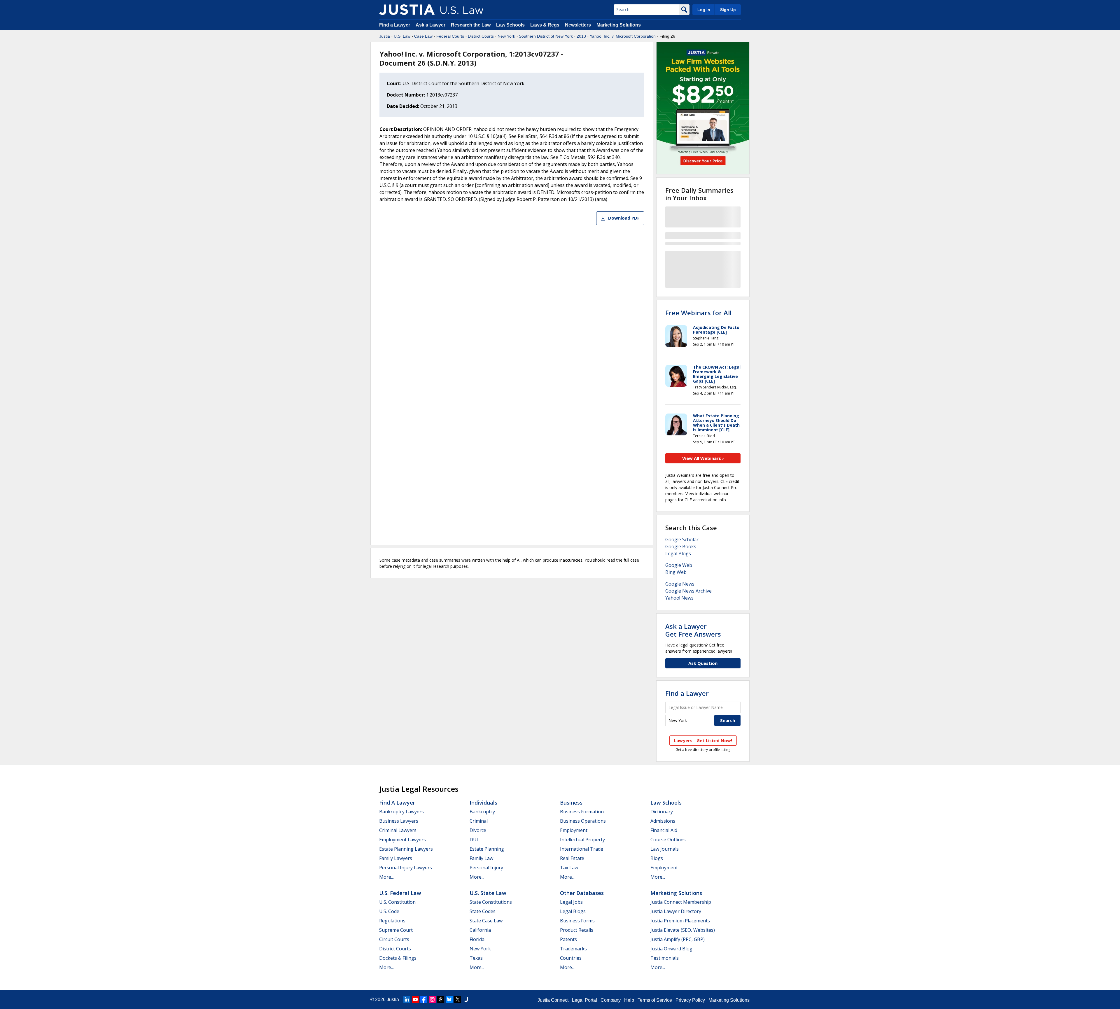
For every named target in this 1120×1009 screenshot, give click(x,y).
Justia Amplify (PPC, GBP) (677, 939)
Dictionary (661, 811)
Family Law (481, 858)
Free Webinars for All (698, 312)
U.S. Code (389, 911)
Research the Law (471, 24)
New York (506, 36)
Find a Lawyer (394, 24)
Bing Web (676, 572)
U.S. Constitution (397, 902)
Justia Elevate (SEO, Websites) (682, 930)
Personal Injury (486, 867)
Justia (384, 36)
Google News (679, 584)
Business (571, 802)
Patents (568, 939)
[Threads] (440, 999)
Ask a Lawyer (431, 24)
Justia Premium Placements (680, 920)
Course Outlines (668, 839)
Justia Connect (553, 1000)
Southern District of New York (546, 36)
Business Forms (577, 920)
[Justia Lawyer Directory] (466, 999)
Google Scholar (682, 539)
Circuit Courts (394, 939)
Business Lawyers (398, 821)
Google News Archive (688, 591)
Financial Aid (663, 830)
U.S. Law (402, 36)
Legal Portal (584, 1000)
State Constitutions (491, 902)
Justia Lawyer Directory (675, 911)
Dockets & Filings (397, 958)
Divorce (478, 830)
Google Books (680, 546)
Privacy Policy (690, 1000)
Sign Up (728, 9)
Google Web (678, 565)
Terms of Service (655, 1000)
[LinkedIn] (406, 999)
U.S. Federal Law (400, 892)
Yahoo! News (679, 598)
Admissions (662, 821)
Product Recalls (576, 930)
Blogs (656, 858)
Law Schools (510, 24)
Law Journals (664, 849)
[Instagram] (432, 999)
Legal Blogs (678, 553)
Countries (571, 958)
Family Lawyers (395, 858)
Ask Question (703, 663)
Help (629, 1000)
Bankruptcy (482, 811)
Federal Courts (450, 36)
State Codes (483, 911)
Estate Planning (487, 849)
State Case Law (486, 920)
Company (611, 1000)
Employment (573, 830)
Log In (703, 9)
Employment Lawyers (402, 839)
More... (386, 877)
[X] (457, 999)
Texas (476, 958)
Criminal (479, 821)
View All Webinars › (703, 458)
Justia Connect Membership (680, 902)
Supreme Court (396, 930)
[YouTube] (415, 999)
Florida (477, 939)
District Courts (481, 36)
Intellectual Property (582, 839)
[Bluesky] (449, 999)
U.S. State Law (488, 892)
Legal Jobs (571, 902)
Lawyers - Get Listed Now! (703, 740)
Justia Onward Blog (671, 948)
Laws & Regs (544, 24)
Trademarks (573, 948)
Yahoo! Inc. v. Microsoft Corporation (623, 36)
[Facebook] (423, 999)
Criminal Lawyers (397, 830)
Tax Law (569, 867)
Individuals (483, 802)
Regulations (392, 920)
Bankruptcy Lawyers (401, 811)
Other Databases (582, 892)
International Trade (581, 849)
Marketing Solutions (618, 24)
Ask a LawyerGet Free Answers (693, 630)
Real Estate (572, 858)
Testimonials (664, 958)
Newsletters (578, 24)
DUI (474, 839)
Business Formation (582, 811)
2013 (581, 36)
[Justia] (407, 9)
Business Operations (583, 821)
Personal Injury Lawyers (405, 867)
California (480, 930)
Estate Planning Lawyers (406, 849)
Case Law (423, 36)
